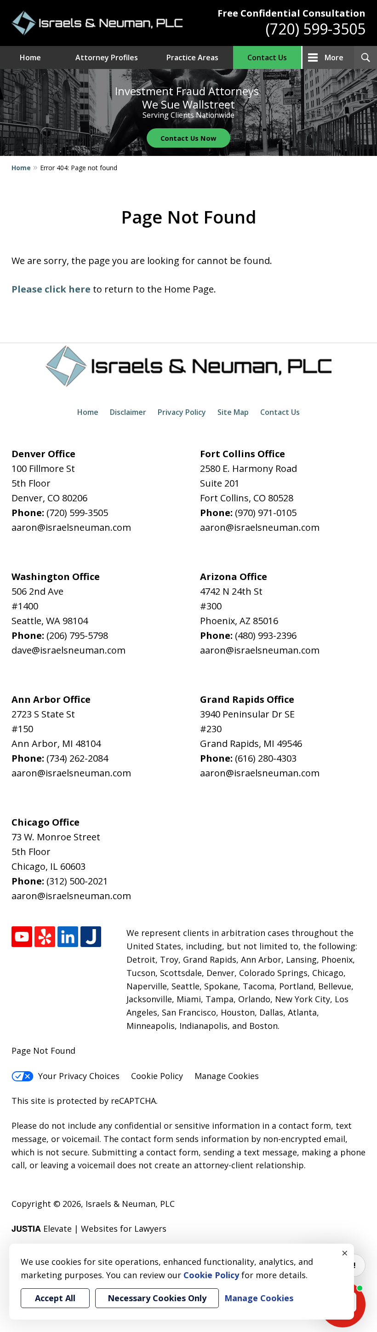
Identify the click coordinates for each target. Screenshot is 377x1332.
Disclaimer (128, 412)
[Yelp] (44, 936)
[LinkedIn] (67, 936)
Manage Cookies (226, 1075)
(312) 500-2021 (77, 881)
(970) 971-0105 (266, 512)
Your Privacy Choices (79, 1075)
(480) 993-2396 (266, 635)
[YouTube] (21, 936)
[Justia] (90, 936)
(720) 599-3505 (316, 29)
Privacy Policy (182, 412)
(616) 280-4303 (266, 758)
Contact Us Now (188, 138)
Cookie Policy (157, 1075)
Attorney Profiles (106, 57)
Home (30, 57)
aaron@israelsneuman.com (71, 527)
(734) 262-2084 (77, 758)
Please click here (51, 289)
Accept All (55, 1297)
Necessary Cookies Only (157, 1297)
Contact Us (267, 57)
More (334, 57)
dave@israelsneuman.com (68, 650)
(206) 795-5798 (77, 635)
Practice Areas (192, 57)
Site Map (233, 412)
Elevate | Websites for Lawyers (88, 1228)
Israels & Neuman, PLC (130, 1203)
